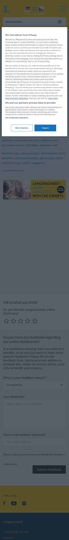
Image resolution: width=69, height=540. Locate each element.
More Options (21, 128)
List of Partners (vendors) (16, 117)
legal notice (53, 98)
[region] (34, 81)
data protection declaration (16, 98)
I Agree (45, 128)
